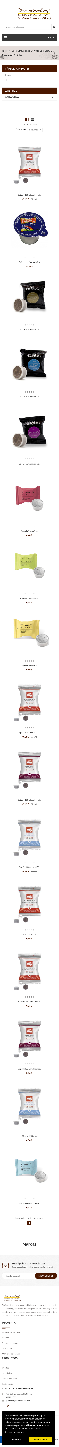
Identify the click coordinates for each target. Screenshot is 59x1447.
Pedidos (5, 1337)
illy (6, 79)
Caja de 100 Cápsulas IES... (29, 195)
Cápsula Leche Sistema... (29, 1203)
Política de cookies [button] (14, 1432)
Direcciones (7, 1348)
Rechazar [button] (16, 1439)
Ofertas (5, 1368)
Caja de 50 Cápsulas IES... (29, 867)
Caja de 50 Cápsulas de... (29, 329)
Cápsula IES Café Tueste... (29, 1001)
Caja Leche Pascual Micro (29, 262)
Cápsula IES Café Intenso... (29, 1069)
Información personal (11, 1332)
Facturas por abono (10, 1343)
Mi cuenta (9, 1322)
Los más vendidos (9, 1378)
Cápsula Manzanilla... (29, 665)
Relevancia (33, 130)
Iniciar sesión (7, 1384)
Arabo (8, 75)
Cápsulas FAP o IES (17, 68)
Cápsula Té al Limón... (29, 598)
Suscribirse (47, 1276)
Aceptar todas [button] (40, 1439)
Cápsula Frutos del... (29, 531)
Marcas (29, 1244)
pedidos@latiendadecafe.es (18, 1400)
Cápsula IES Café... (29, 934)
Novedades (7, 1373)
